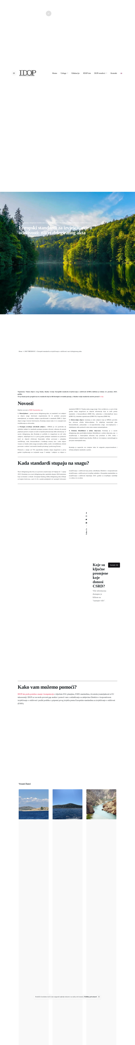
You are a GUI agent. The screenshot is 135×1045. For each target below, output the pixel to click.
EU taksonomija (24, 223)
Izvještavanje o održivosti (53, 223)
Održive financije (85, 223)
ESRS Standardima (35, 410)
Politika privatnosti (90, 997)
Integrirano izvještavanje (37, 223)
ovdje (101, 396)
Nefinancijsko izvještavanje (70, 223)
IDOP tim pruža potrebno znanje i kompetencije (36, 694)
